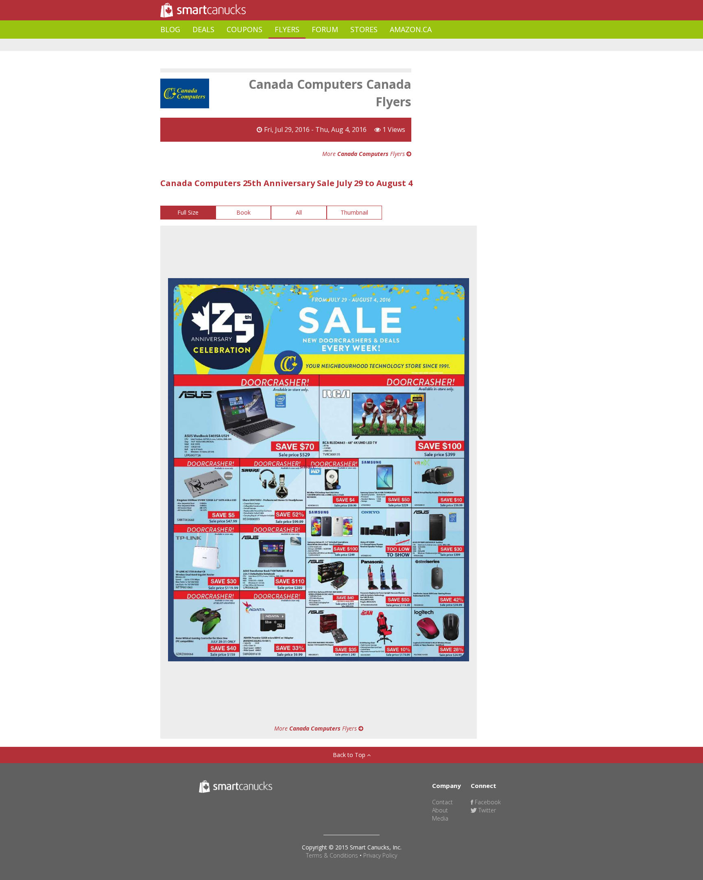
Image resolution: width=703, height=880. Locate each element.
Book (243, 212)
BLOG (170, 29)
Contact (442, 802)
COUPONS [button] (244, 29)
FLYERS (287, 29)
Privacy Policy (380, 855)
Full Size (188, 212)
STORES (364, 29)
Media (440, 818)
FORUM (325, 29)
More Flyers (364, 154)
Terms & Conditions (332, 855)
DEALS (203, 29)
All (299, 212)
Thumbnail (354, 212)
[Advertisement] (308, 45)
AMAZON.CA (411, 29)
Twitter (486, 810)
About (440, 810)
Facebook (487, 802)
